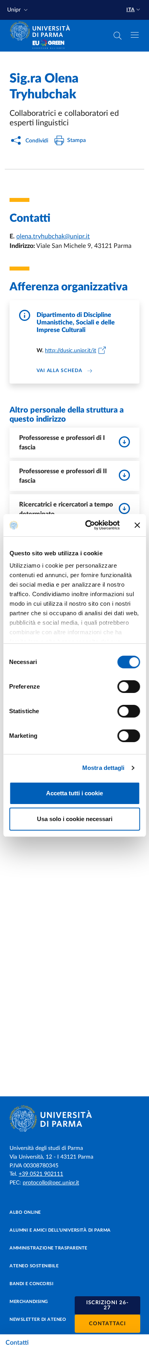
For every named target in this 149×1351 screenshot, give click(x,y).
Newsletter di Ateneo (38, 1319)
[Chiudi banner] (137, 525)
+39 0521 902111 (41, 1174)
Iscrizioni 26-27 (107, 1305)
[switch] (128, 686)
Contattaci (107, 1323)
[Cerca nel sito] (118, 36)
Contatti (17, 1342)
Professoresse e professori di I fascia (62, 443)
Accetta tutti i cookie (74, 793)
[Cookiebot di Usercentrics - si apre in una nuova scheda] (89, 525)
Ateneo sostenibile (34, 1266)
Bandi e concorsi (31, 1284)
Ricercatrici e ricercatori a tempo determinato (66, 509)
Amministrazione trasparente (48, 1248)
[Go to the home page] (42, 30)
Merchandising (29, 1301)
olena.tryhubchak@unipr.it (53, 236)
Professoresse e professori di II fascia (63, 476)
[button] (18, 10)
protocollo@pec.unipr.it (51, 1183)
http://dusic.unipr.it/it (70, 350)
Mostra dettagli (103, 767)
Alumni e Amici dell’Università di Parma (60, 1230)
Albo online (25, 1212)
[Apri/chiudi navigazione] (134, 35)
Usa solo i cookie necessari (74, 819)
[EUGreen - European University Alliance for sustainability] (48, 44)
